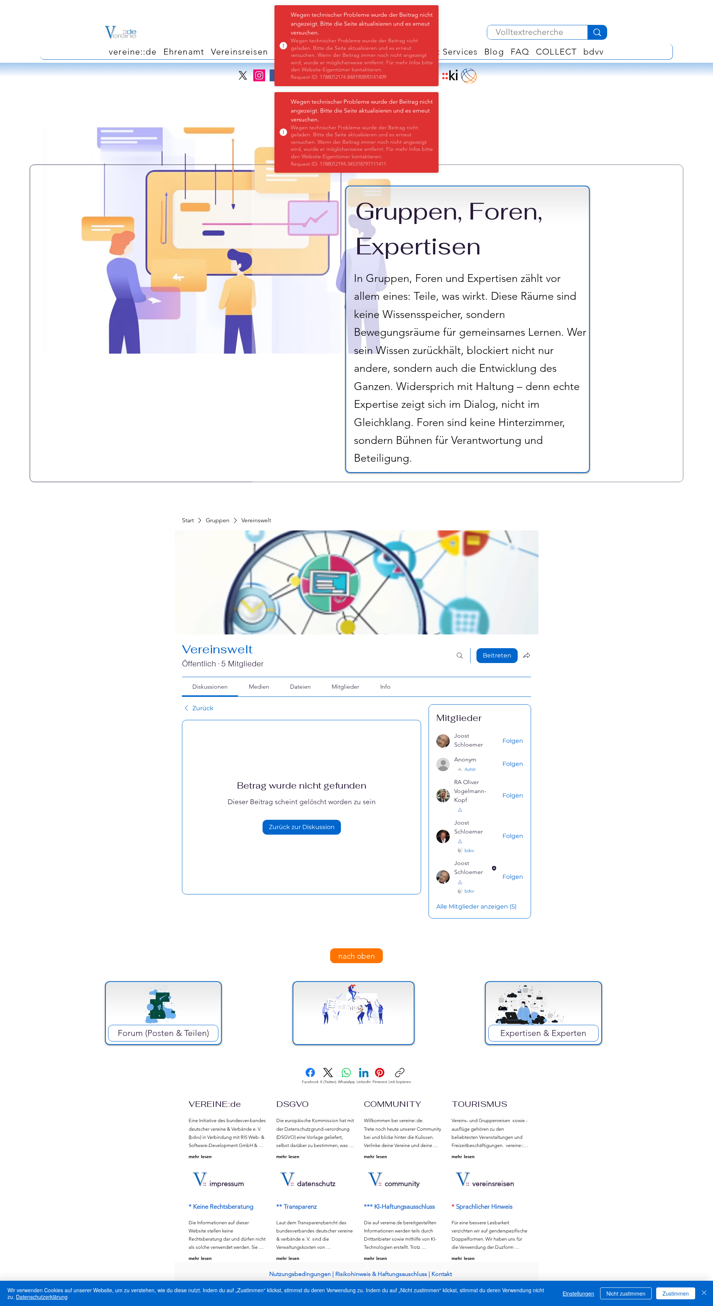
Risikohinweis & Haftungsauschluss (381, 1273)
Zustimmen (675, 1293)
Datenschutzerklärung (42, 1296)
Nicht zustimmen (625, 1293)
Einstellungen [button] (578, 1293)
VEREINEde (215, 1104)
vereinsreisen (493, 1183)
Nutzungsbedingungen (300, 1273)
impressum (226, 1183)
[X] (243, 75)
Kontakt (442, 1273)
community (402, 1183)
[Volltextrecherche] (597, 32)
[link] (210, 686)
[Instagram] (259, 75)
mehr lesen (200, 1156)
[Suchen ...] (459, 655)
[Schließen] (704, 1293)
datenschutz (316, 1183)
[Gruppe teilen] (526, 655)
